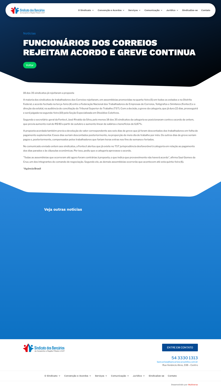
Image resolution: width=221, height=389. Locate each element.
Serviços (133, 10)
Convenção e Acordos (110, 10)
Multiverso (193, 385)
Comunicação (152, 10)
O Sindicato (84, 10)
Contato (205, 10)
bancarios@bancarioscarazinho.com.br (177, 361)
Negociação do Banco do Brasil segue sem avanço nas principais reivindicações (103, 257)
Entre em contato (180, 347)
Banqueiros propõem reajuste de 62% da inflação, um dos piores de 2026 (99, 294)
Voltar (30, 65)
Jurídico (170, 10)
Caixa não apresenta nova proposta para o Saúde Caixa (86, 219)
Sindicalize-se (190, 10)
